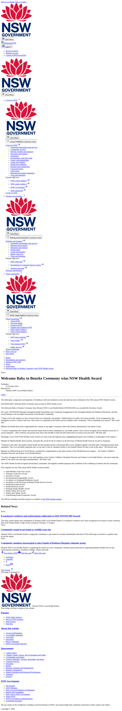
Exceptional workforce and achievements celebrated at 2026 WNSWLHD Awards (40, 516)
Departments (7, 648)
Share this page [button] (38, 553)
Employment (15, 250)
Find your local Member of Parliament (20, 690)
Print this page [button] (24, 553)
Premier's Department (14, 670)
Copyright (9, 637)
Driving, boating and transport (21, 152)
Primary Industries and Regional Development (23, 672)
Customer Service (12, 662)
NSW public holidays (18, 330)
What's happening (14, 319)
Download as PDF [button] (9, 553)
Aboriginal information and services (23, 147)
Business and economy (19, 246)
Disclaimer (10, 639)
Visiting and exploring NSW (21, 327)
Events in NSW (16, 325)
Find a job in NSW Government (18, 694)
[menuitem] (12, 51)
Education (9, 664)
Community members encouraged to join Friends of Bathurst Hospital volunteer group (43, 543)
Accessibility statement (14, 635)
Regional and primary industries (22, 173)
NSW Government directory (16, 644)
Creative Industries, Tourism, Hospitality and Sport (25, 659)
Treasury (9, 677)
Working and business (15, 241)
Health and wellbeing (18, 165)
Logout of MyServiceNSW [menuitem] (16, 55)
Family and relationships (19, 160)
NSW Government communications (19, 699)
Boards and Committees (15, 692)
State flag (9, 624)
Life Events (14, 171)
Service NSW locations (14, 619)
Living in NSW (13, 145)
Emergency (14, 156)
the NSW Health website (52, 499)
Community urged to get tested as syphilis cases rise (26, 529)
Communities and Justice (15, 657)
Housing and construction (20, 167)
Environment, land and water (21, 158)
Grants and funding (17, 162)
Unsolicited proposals (14, 701)
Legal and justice (16, 169)
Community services (18, 150)
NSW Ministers (11, 688)
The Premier (10, 686)
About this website (10, 628)
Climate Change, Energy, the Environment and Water (26, 655)
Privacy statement (12, 642)
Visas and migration (17, 175)
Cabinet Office (11, 653)
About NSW (15, 321)
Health (8, 666)
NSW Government (10, 681)
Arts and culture (16, 323)
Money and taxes (16, 254)
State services (11, 622)
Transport (9, 674)
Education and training (19, 154)
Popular (5, 613)
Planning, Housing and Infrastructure (19, 668)
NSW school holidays (18, 332)
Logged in (8, 47)
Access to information (14, 633)
